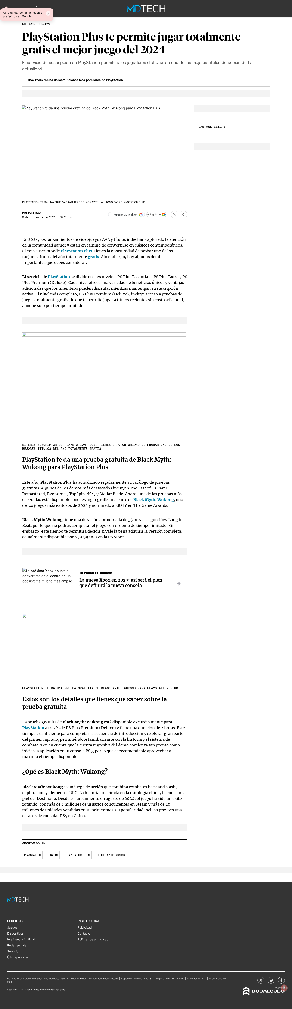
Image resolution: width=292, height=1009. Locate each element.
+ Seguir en (154, 214)
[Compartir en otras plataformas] (183, 214)
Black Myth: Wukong (111, 855)
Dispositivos (15, 933)
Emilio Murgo (31, 213)
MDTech (28, 24)
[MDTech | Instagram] (271, 980)
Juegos (12, 927)
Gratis (53, 855)
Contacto (84, 933)
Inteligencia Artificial (21, 939)
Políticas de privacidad (93, 939)
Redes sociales (17, 945)
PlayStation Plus (78, 855)
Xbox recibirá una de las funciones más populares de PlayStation (75, 80)
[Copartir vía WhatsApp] (174, 214)
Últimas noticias (18, 957)
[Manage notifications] (284, 987)
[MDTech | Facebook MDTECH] (281, 980)
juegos (44, 24)
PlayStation (33, 727)
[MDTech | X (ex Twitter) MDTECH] (261, 980)
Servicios (13, 951)
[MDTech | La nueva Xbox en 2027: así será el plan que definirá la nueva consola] (178, 583)
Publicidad (85, 927)
